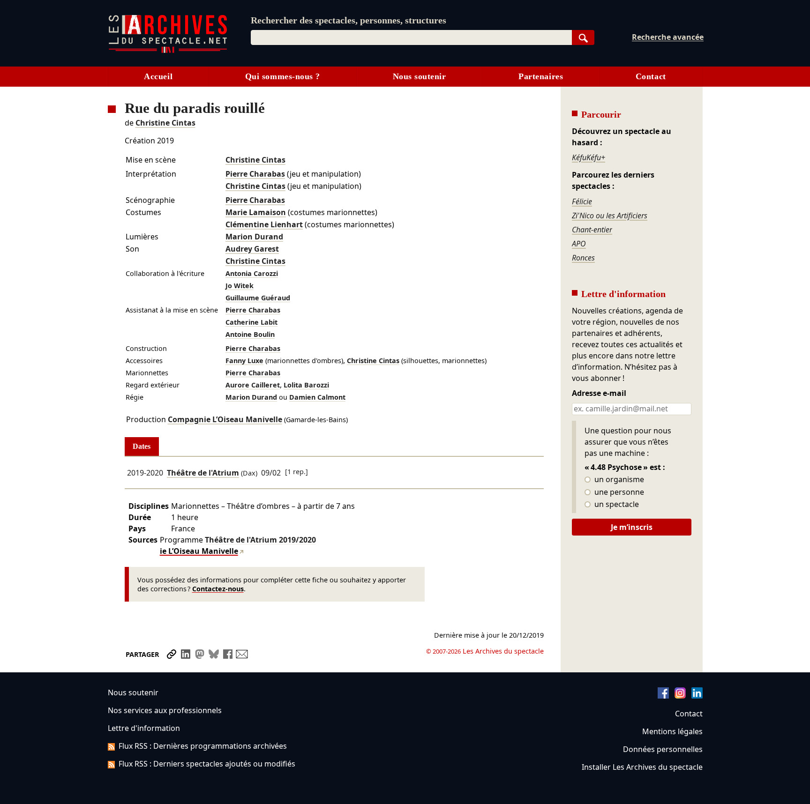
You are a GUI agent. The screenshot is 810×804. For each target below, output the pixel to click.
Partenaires (540, 76)
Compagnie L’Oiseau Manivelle (225, 419)
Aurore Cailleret (252, 384)
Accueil (158, 76)
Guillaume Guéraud (257, 297)
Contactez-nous (218, 588)
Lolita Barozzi (306, 384)
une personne (618, 492)
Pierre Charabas (255, 174)
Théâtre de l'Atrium (203, 473)
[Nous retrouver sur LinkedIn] (697, 696)
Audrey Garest (252, 249)
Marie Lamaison (255, 212)
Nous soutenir (419, 76)
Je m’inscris (631, 527)
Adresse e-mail (599, 393)
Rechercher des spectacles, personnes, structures (348, 20)
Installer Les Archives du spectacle (642, 767)
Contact (651, 76)
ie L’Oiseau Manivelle (199, 551)
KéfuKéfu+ (588, 157)
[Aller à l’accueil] (168, 51)
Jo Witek (239, 285)
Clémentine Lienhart (264, 224)
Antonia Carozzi (251, 273)
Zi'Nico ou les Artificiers (609, 215)
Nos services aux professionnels (165, 710)
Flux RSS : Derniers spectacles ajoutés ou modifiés (207, 764)
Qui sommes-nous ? (282, 76)
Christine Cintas (165, 123)
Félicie (582, 201)
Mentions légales (672, 731)
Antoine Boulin (250, 334)
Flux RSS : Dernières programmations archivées (203, 746)
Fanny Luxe (244, 360)
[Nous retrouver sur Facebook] (663, 696)
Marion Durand (254, 236)
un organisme (618, 480)
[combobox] (411, 37)
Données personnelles (663, 749)
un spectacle (615, 504)
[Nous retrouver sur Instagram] (680, 696)
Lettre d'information (144, 728)
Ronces (583, 258)
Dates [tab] (141, 446)
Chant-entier (592, 229)
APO (579, 243)
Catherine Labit (251, 322)
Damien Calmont (317, 397)
